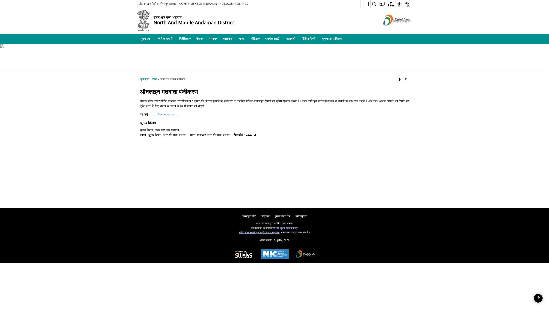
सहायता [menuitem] (265, 216)
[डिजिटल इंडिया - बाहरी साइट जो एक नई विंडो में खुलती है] (392, 29)
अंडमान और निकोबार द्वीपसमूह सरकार (157, 4)
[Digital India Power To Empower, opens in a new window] (306, 254)
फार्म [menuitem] (241, 38)
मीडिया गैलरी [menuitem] (308, 38)
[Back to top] (538, 298)
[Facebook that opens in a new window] (399, 80)
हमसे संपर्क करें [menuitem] (282, 216)
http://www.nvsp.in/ (164, 114)
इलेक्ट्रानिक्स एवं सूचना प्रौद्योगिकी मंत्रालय (259, 232)
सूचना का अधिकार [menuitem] (332, 38)
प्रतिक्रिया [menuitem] (301, 216)
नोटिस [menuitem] (254, 38)
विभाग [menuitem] (199, 38)
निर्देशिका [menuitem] (184, 38)
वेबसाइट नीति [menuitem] (249, 216)
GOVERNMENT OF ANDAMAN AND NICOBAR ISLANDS (213, 4)
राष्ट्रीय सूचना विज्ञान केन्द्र (285, 228)
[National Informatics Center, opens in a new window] (275, 254)
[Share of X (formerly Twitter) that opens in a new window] (406, 80)
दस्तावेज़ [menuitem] (227, 38)
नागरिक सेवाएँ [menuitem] (272, 38)
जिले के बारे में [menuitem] (165, 38)
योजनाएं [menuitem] (290, 38)
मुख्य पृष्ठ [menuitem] (145, 38)
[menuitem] (365, 4)
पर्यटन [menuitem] (212, 38)
